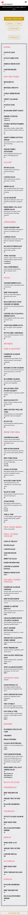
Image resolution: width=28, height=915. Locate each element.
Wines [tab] (19, 24)
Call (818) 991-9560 (14, 913)
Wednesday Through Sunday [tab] (14, 19)
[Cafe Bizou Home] (7, 3)
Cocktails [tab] (10, 24)
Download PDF (14, 37)
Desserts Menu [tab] (14, 29)
